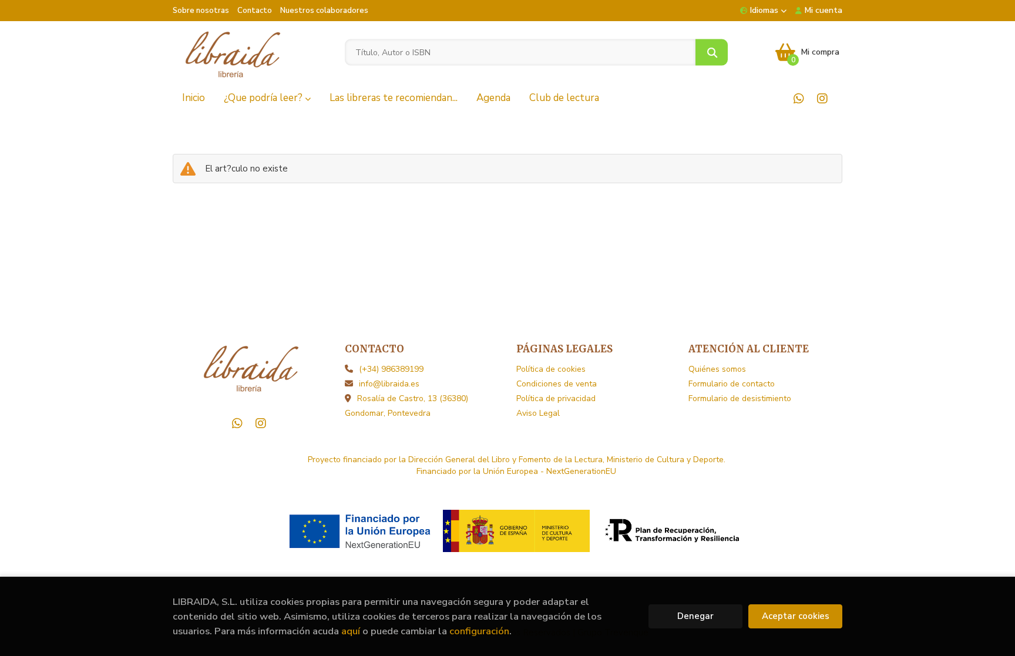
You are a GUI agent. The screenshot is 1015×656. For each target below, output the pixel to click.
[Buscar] (711, 52)
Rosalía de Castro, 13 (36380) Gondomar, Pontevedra (406, 406)
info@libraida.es (389, 383)
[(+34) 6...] (798, 98)
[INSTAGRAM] (822, 98)
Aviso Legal (538, 413)
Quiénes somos (717, 369)
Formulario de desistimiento (739, 398)
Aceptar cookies (795, 616)
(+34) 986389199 (391, 369)
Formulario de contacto (731, 383)
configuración (479, 631)
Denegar (695, 616)
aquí (350, 631)
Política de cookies (551, 369)
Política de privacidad (556, 398)
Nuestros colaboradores (324, 10)
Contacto (254, 10)
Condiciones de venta (556, 383)
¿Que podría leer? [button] (264, 98)
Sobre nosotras (201, 10)
